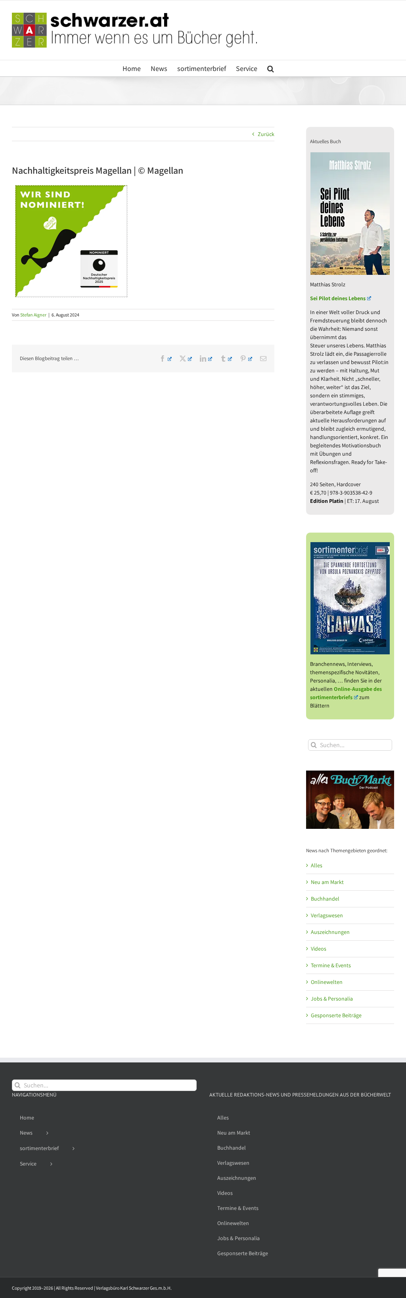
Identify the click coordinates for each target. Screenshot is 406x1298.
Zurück (266, 134)
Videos (318, 948)
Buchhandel (325, 898)
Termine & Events (331, 965)
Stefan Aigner (33, 315)
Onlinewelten (327, 981)
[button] (270, 68)
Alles (316, 865)
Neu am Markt (327, 882)
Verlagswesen (327, 915)
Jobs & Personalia (332, 998)
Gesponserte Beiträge (336, 1015)
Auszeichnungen (330, 932)
